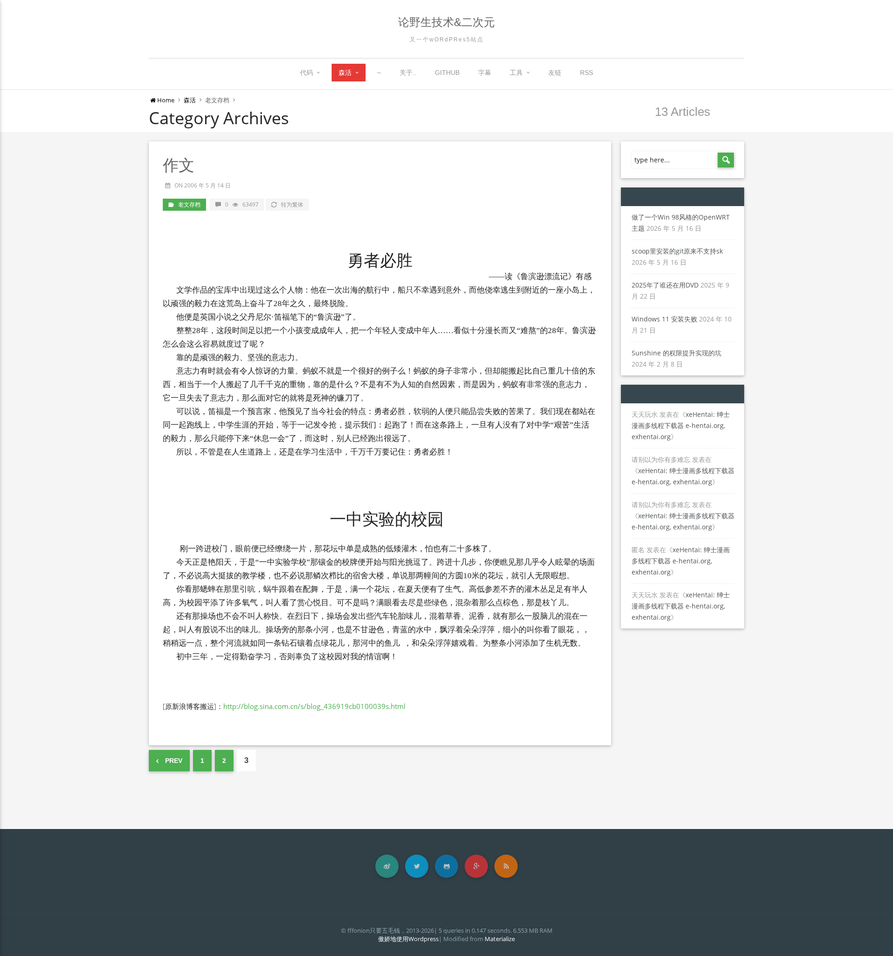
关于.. (408, 72)
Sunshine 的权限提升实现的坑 (676, 352)
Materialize (500, 939)
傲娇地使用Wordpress (408, 939)
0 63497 (242, 204)
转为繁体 (292, 204)
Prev (172, 760)
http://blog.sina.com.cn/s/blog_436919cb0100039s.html (314, 706)
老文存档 (189, 204)
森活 (345, 72)
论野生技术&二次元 (446, 22)
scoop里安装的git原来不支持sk (677, 251)
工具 (516, 72)
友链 (554, 72)
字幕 (484, 72)
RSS (586, 72)
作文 (178, 165)
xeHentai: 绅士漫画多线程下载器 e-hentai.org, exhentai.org (681, 425)
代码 (306, 72)
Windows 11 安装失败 (664, 318)
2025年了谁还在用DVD (665, 285)
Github (447, 72)
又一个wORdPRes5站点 (447, 39)
